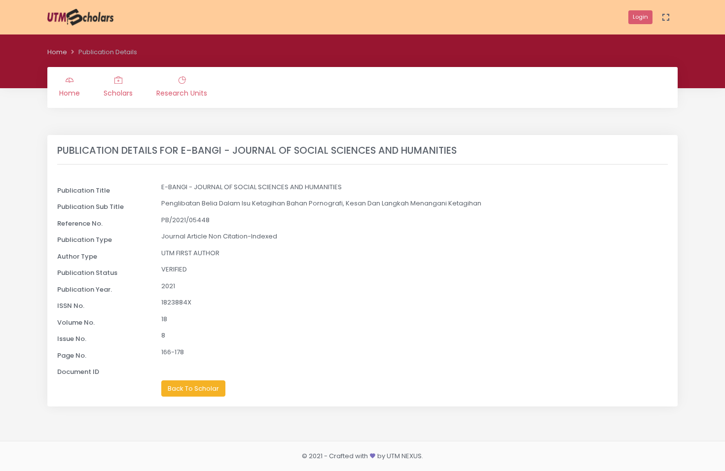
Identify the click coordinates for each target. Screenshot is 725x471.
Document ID (78, 371)
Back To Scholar (193, 388)
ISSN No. (70, 305)
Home (57, 52)
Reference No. (80, 223)
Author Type (77, 256)
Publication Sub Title (90, 206)
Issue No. (71, 338)
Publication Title (83, 190)
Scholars (118, 93)
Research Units (181, 93)
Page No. (71, 355)
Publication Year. (84, 289)
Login (640, 17)
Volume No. (76, 322)
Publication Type (84, 239)
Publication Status (87, 272)
